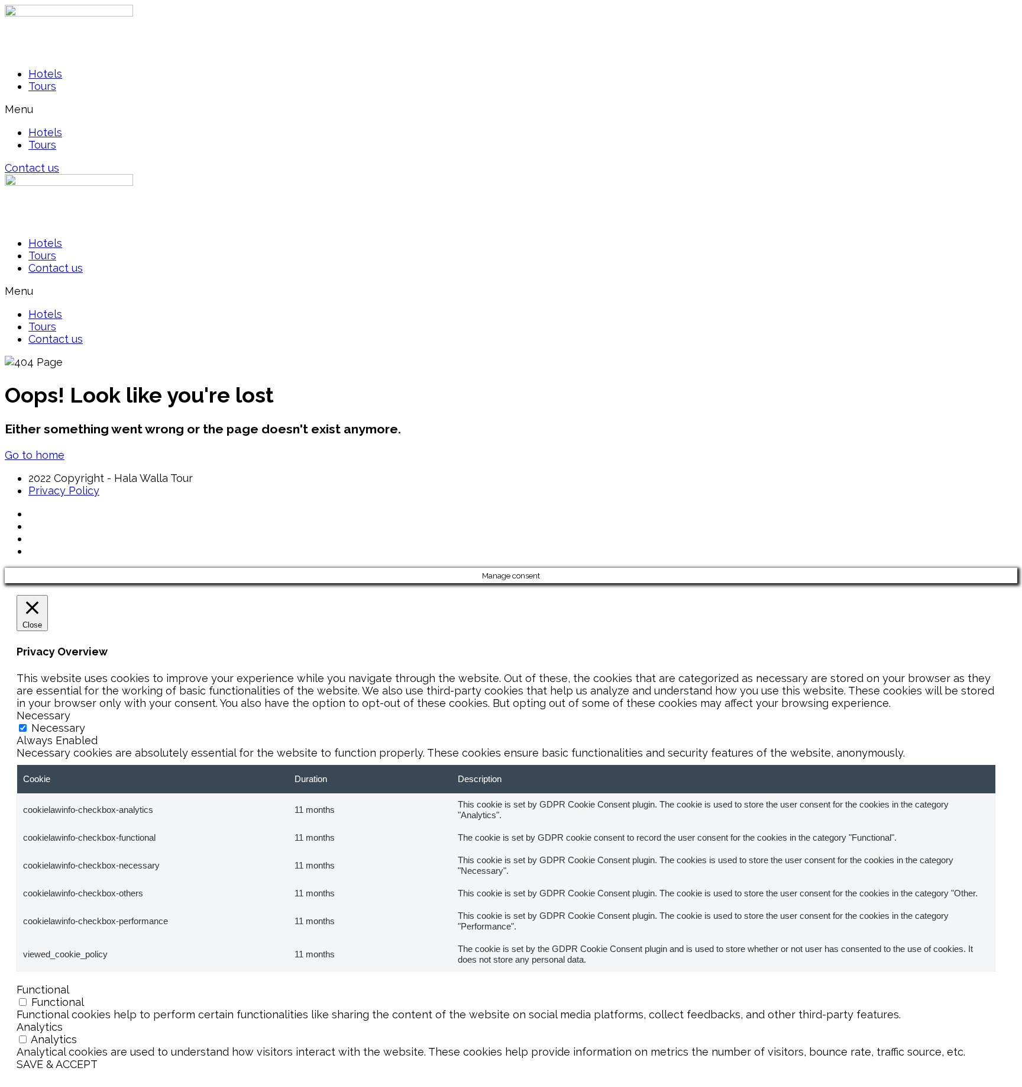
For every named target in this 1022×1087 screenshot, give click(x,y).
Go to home (34, 455)
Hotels (45, 73)
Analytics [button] (40, 1027)
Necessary (58, 728)
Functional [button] (43, 989)
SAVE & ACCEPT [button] (57, 1064)
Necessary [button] (43, 715)
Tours (42, 86)
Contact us (55, 268)
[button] (511, 109)
